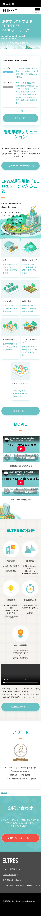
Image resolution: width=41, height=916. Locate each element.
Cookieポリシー (9, 874)
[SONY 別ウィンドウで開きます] (8, 3)
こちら (29, 697)
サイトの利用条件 (10, 869)
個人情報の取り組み (11, 880)
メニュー (37, 10)
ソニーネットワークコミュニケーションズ (20, 885)
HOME (4, 793)
